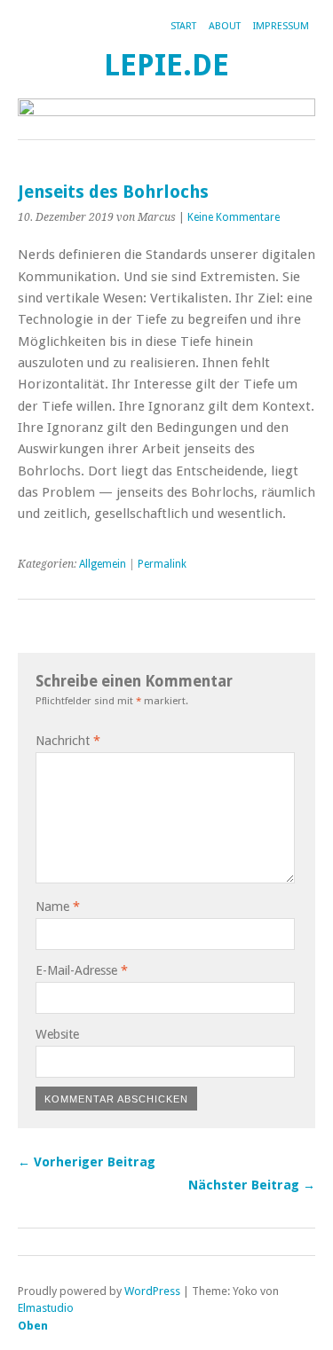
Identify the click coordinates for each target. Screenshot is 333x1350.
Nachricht (68, 741)
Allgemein (102, 564)
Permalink (162, 564)
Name (58, 906)
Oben (33, 1325)
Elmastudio (46, 1308)
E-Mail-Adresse (82, 970)
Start (183, 26)
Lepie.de (166, 65)
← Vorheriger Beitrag (86, 1162)
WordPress (152, 1291)
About (225, 26)
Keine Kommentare (233, 217)
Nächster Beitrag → (251, 1185)
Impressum (281, 26)
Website (57, 1034)
